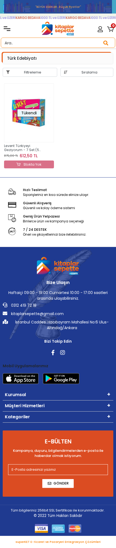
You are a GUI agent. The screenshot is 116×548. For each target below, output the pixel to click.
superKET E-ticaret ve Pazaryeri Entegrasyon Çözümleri (58, 542)
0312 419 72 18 (23, 305)
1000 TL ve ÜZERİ (52, 17)
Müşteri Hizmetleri (25, 406)
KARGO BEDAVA (27, 17)
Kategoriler (17, 417)
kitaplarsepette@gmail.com (37, 313)
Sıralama (89, 72)
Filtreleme (32, 72)
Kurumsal (15, 395)
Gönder (61, 483)
